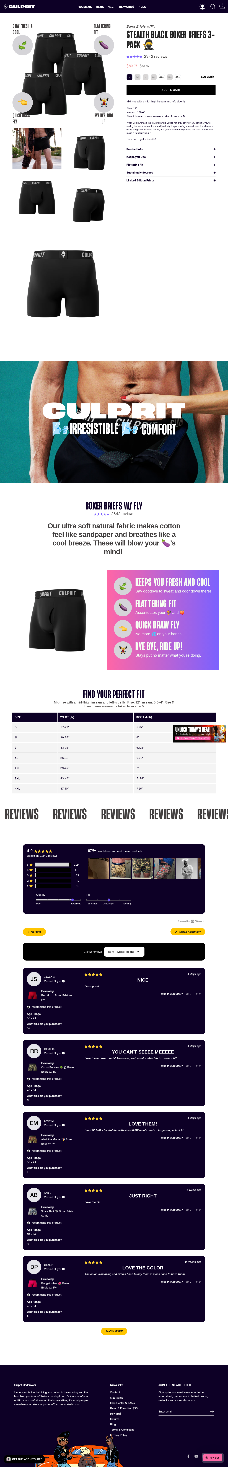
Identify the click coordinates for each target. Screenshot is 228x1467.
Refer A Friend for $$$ (124, 1408)
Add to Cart (171, 90)
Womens (85, 6)
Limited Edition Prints (140, 180)
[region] (144, 868)
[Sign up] (212, 1411)
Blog (113, 1424)
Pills (142, 6)
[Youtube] (196, 1456)
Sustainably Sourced (139, 172)
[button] (53, 864)
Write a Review (191, 932)
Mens (99, 6)
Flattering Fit (134, 164)
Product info (134, 149)
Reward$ (126, 6)
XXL (161, 77)
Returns (115, 1419)
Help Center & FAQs (122, 1403)
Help (111, 6)
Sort (111, 952)
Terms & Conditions (122, 1429)
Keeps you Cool (136, 157)
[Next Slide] (198, 868)
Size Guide (207, 77)
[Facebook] (188, 1456)
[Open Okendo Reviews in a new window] (191, 921)
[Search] (213, 7)
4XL (177, 77)
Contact (115, 1392)
